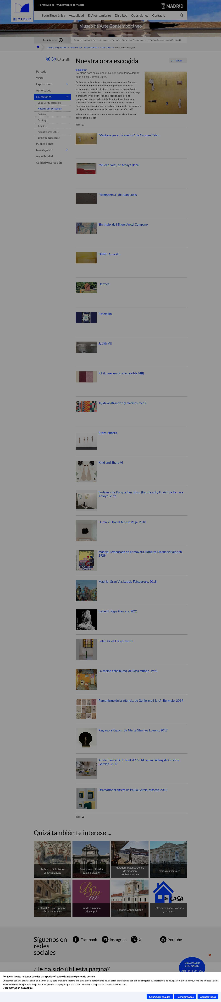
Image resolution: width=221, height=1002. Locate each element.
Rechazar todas (185, 996)
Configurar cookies (159, 996)
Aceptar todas (208, 996)
